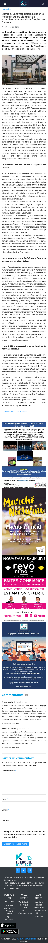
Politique (24, 905)
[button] (18, 870)
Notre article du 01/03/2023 (15, 411)
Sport (24, 910)
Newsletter (6, 9)
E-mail (5, 810)
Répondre (7, 723)
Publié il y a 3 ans (21, 702)
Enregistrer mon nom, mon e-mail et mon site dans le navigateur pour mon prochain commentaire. (25, 834)
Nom (5, 799)
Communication (25, 913)
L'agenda (9, 916)
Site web (6, 820)
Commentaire (9, 770)
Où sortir (9, 919)
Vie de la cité (24, 902)
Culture (24, 907)
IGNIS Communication (26, 939)
